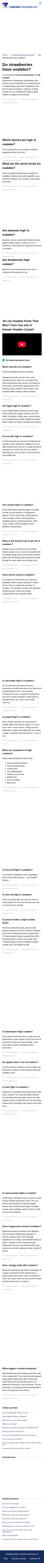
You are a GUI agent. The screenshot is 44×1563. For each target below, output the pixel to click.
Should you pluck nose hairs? (13, 1431)
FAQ (6, 1559)
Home (4, 55)
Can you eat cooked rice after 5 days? (16, 1448)
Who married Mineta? (10, 1535)
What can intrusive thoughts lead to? (15, 1511)
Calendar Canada (18, 1559)
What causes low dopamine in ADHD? (16, 1522)
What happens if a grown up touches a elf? (18, 1526)
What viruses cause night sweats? (15, 1420)
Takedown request (11, 99)
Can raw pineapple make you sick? (15, 1413)
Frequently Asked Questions (23, 55)
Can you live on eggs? (10, 1504)
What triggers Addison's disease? (14, 1416)
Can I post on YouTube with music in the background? (17, 1531)
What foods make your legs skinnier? (16, 1515)
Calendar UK (34, 1559)
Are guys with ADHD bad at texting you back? (19, 1435)
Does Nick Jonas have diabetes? (14, 1519)
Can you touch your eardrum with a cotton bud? (20, 1539)
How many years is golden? (12, 1439)
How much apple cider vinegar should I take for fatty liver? (21, 1443)
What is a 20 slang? (9, 1424)
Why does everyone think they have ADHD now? (20, 1428)
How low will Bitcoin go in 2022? (14, 1507)
